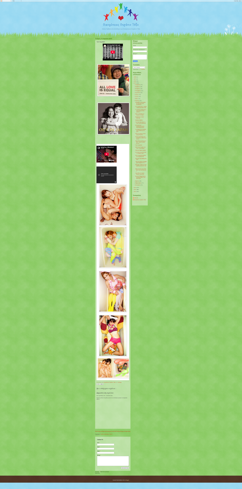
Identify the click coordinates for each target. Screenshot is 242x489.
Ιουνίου (137, 96)
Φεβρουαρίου (138, 183)
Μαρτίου (137, 181)
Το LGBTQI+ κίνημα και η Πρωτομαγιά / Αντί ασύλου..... (140, 110)
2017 (135, 79)
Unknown (136, 197)
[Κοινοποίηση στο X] (100, 384)
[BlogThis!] (98, 384)
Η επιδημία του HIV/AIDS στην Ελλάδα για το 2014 (140, 130)
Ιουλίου (137, 94)
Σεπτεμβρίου (138, 90)
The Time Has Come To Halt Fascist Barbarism (140, 122)
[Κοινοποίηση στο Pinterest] (102, 384)
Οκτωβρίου (137, 88)
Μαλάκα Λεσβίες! (139, 120)
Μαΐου (136, 98)
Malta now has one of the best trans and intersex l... (140, 170)
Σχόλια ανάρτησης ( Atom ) (106, 434)
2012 (135, 191)
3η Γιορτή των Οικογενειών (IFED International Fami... (139, 126)
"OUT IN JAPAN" (138, 145)
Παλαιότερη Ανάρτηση (123, 431)
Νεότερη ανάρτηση (101, 431)
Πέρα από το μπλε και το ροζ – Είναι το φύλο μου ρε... (140, 142)
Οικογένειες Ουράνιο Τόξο (140, 199)
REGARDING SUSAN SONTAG (139, 117)
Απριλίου (137, 100)
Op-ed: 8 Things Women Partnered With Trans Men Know (140, 177)
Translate (143, 69)
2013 (135, 189)
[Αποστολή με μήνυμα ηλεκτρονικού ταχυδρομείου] (97, 384)
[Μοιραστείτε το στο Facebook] (101, 384)
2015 (135, 83)
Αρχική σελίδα (111, 431)
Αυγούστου (137, 92)
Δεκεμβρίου (137, 84)
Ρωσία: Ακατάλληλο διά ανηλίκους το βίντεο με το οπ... (140, 138)
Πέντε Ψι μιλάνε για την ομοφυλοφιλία (140, 134)
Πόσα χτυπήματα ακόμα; (140, 150)
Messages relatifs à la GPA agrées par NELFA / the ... (140, 165)
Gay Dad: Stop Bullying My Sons (140, 159)
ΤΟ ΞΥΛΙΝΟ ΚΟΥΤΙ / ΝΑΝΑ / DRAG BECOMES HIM (141, 107)
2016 (135, 81)
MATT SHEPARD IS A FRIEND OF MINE (139, 114)
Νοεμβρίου (137, 86)
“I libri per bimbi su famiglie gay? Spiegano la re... (141, 162)
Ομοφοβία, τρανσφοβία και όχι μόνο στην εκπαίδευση (140, 103)
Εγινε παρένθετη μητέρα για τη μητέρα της (140, 156)
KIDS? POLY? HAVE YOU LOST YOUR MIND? (140, 147)
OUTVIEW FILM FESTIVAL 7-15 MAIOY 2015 (140, 153)
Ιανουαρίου (137, 185)
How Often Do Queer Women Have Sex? (139, 173)
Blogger (127, 480)
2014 (135, 187)
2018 (135, 77)
